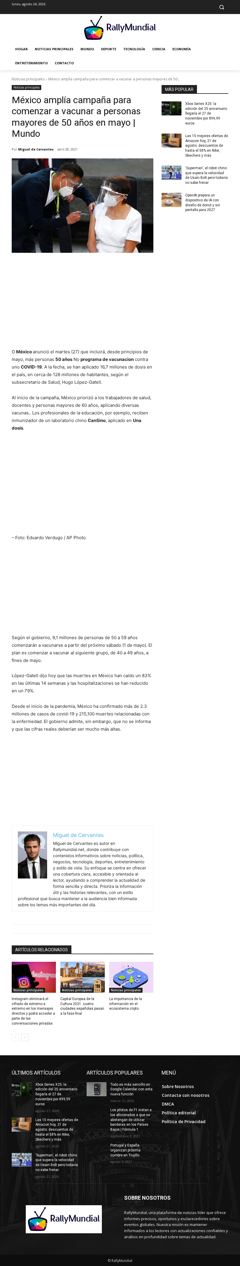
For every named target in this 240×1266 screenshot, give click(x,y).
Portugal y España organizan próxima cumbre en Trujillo (125, 1150)
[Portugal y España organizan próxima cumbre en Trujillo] (97, 1150)
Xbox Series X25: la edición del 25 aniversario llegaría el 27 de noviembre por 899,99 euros (206, 113)
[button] (221, 7)
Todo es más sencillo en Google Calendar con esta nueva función (131, 1089)
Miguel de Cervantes (36, 149)
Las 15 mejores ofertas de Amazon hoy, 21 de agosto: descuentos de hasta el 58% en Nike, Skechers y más (206, 146)
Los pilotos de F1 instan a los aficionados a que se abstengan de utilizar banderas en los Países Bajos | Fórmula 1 (131, 1120)
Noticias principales (28, 79)
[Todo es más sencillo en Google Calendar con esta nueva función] (97, 1089)
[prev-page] (15, 1037)
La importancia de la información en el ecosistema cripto (125, 1004)
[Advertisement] (82, 304)
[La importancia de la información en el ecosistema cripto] (131, 977)
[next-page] (24, 1037)
